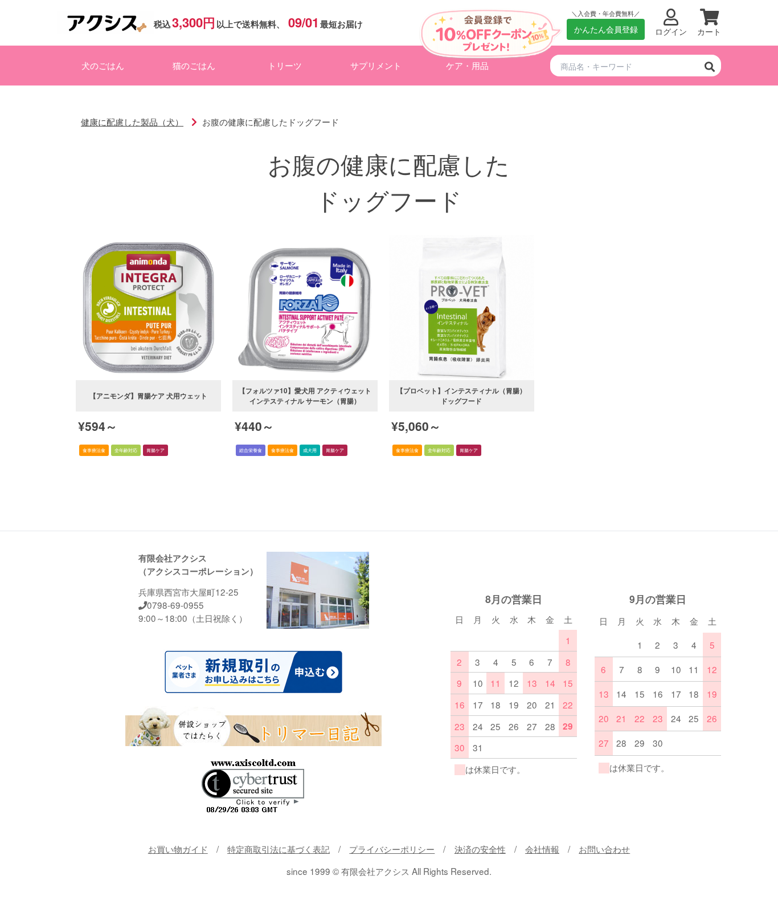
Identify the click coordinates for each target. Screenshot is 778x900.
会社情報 (542, 848)
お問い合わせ (604, 848)
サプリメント (376, 65)
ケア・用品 (467, 65)
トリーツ (285, 65)
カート (709, 31)
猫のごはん (194, 65)
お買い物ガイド (178, 848)
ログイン (671, 31)
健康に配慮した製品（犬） (132, 121)
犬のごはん (102, 65)
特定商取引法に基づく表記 (278, 848)
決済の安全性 (480, 848)
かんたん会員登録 (606, 29)
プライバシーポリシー (392, 848)
